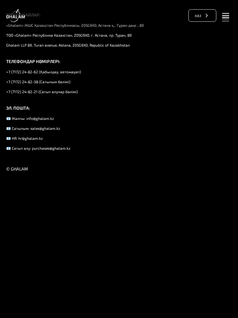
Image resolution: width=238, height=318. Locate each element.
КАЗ (198, 16)
